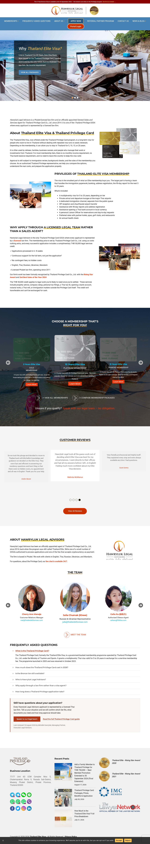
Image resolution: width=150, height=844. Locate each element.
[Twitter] (18, 808)
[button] (4, 63)
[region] (75, 63)
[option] (31, 361)
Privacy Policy (71, 837)
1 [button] (70, 500)
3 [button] (76, 500)
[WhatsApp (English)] (12, 801)
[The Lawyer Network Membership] (119, 807)
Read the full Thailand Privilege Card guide (61, 719)
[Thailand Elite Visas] (75, 10)
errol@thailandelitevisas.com (118, 620)
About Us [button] (58, 21)
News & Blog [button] (138, 21)
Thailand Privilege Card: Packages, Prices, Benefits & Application (84, 793)
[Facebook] (12, 808)
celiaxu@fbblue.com (75, 622)
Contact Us (123, 21)
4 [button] (80, 500)
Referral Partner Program (100, 21)
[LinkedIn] (29, 808)
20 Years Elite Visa (118, 364)
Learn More (32, 381)
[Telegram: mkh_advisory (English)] (12, 794)
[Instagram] (23, 808)
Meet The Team (78, 634)
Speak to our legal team (27, 719)
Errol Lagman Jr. (118, 614)
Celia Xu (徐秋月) (75, 615)
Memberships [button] (10, 21)
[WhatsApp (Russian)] (23, 801)
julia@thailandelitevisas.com (31, 620)
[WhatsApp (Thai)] (18, 801)
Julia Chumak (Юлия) (32, 614)
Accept (119, 840)
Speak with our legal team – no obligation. (88, 408)
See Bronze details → (109, 2)
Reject (128, 840)
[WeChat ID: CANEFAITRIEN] (23, 794)
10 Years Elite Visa (32, 364)
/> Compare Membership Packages (96, 398)
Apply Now (76, 21)
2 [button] (73, 500)
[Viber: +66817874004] (29, 801)
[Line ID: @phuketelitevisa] (29, 794)
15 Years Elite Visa (75, 364)
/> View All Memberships (55, 398)
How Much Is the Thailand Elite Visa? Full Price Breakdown (84, 814)
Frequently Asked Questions (36, 21)
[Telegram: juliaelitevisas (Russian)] (18, 794)
